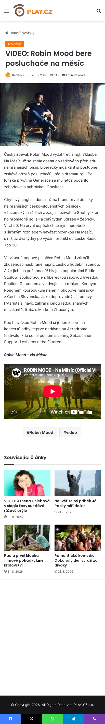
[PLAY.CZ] (33, 11)
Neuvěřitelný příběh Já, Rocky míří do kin (76, 503)
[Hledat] (98, 12)
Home (13, 33)
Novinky (28, 33)
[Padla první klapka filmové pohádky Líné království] (27, 538)
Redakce (18, 75)
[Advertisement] (52, 635)
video (71, 432)
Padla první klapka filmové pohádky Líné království (24, 560)
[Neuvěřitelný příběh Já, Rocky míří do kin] (78, 483)
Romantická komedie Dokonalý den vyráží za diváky (76, 560)
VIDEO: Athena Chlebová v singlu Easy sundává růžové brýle (27, 505)
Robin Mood (41, 432)
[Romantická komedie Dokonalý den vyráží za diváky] (78, 538)
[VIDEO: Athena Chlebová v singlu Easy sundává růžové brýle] (27, 483)
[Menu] (6, 12)
